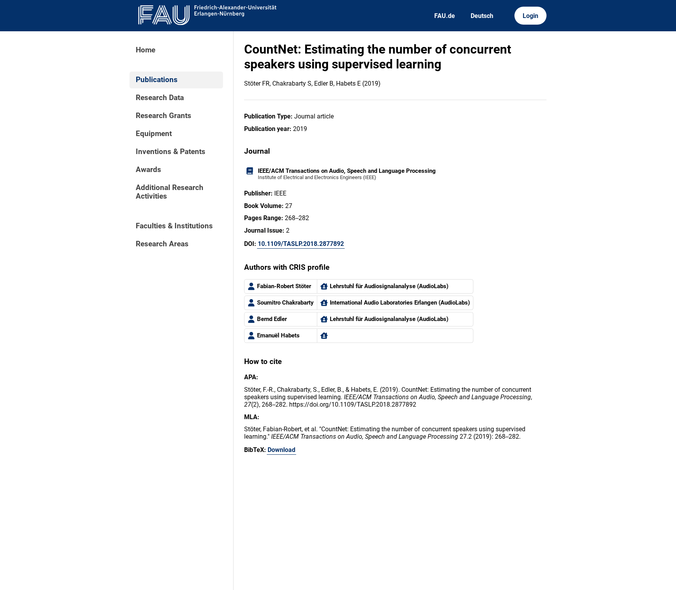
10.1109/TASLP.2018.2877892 (301, 243)
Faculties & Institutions (174, 226)
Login (530, 16)
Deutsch (482, 16)
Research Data (160, 97)
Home (145, 50)
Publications (157, 79)
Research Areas (162, 244)
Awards (148, 169)
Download (281, 450)
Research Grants (163, 115)
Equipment (154, 133)
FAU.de (444, 16)
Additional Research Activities (169, 192)
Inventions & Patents (170, 151)
